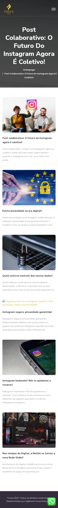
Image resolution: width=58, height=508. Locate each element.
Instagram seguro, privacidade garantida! (27, 312)
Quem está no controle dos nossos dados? (27, 275)
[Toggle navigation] (54, 9)
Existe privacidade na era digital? (22, 210)
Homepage (29, 69)
